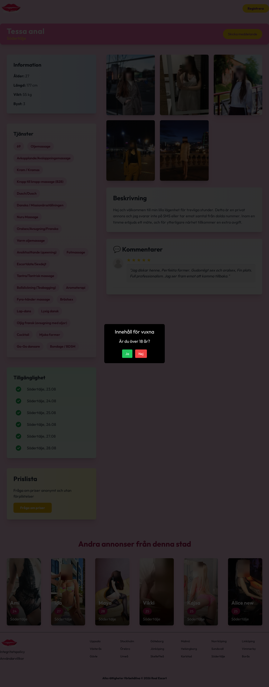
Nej (141, 354)
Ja (127, 354)
